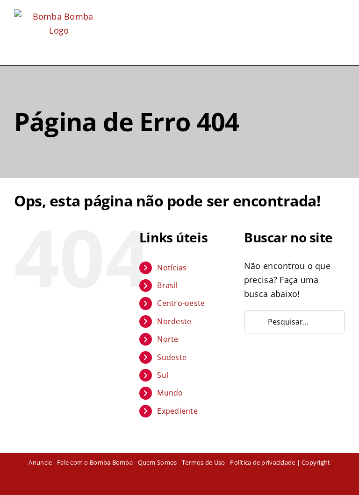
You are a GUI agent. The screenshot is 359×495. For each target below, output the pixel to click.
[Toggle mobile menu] (341, 15)
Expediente (177, 411)
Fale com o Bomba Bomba (95, 462)
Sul (162, 375)
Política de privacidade (262, 462)
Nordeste (174, 321)
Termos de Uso (203, 462)
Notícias (172, 267)
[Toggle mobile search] (324, 15)
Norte (167, 339)
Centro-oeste (181, 303)
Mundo (170, 393)
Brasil (167, 285)
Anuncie (40, 462)
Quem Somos (157, 462)
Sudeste (172, 357)
